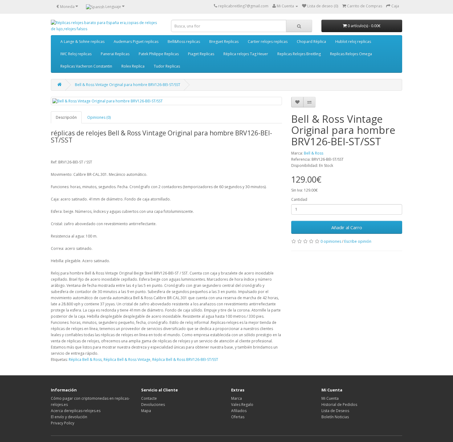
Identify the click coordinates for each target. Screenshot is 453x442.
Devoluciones (153, 404)
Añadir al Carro (346, 227)
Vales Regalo (242, 404)
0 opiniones (330, 241)
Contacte (149, 398)
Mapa (146, 410)
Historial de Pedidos (339, 404)
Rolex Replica (133, 66)
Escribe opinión (357, 241)
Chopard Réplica (311, 41)
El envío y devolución (69, 416)
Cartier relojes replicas (268, 41)
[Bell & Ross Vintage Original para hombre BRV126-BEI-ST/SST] (166, 101)
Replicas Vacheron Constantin (86, 66)
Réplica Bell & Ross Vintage (127, 359)
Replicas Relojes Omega (351, 53)
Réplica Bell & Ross (85, 359)
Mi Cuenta (330, 398)
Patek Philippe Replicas (159, 53)
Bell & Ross (313, 153)
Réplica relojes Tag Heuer (245, 53)
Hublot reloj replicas (353, 41)
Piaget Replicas (201, 53)
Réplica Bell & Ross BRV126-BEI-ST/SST (185, 359)
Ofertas (237, 416)
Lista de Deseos (335, 410)
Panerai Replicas (115, 53)
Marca (236, 398)
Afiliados (239, 410)
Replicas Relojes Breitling (299, 53)
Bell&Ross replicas (184, 41)
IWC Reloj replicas (76, 53)
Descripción (66, 117)
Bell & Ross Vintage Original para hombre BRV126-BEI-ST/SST (127, 84)
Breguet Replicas (224, 41)
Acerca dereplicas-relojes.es (75, 410)
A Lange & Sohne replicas (82, 41)
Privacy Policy (62, 423)
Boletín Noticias (335, 416)
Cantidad (299, 199)
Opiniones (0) (99, 117)
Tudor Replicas (167, 66)
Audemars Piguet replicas (136, 41)
